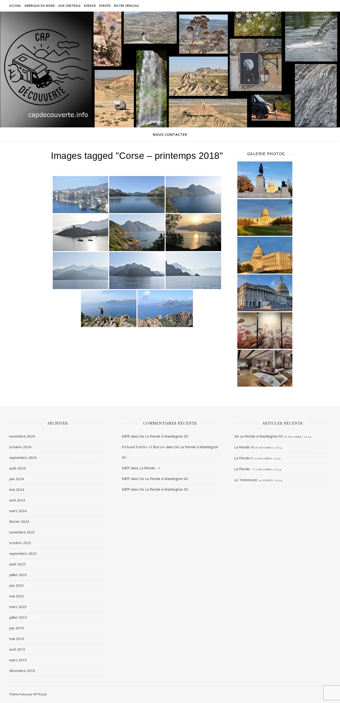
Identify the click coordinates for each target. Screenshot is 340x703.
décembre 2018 (22, 670)
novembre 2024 (22, 436)
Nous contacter (170, 134)
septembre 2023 (23, 553)
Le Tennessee (245, 479)
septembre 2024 (23, 457)
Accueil (15, 6)
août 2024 (17, 468)
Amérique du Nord (40, 6)
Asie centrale (69, 6)
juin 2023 (16, 585)
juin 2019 (16, 628)
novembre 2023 (22, 532)
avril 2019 (17, 649)
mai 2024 (16, 489)
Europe (105, 6)
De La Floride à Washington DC (164, 436)
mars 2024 (18, 510)
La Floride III (244, 447)
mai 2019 (16, 638)
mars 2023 (18, 606)
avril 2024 (17, 500)
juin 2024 (16, 478)
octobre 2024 (20, 446)
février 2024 (19, 521)
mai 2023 (16, 596)
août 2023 (17, 564)
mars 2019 (18, 660)
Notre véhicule (126, 6)
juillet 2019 (18, 617)
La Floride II (243, 458)
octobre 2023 (20, 542)
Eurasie (90, 6)
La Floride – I (149, 468)
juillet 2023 (18, 574)
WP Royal (39, 694)
